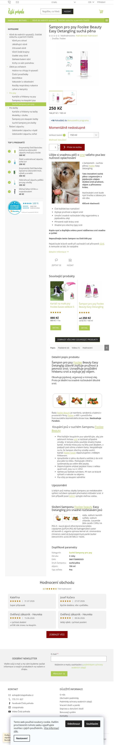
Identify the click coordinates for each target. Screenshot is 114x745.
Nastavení (22, 738)
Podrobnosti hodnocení (87, 35)
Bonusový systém (68, 712)
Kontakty (64, 715)
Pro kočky (13, 108)
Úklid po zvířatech (17, 66)
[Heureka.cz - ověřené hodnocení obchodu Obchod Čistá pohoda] (25, 207)
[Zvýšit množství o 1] (58, 145)
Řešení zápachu (16, 126)
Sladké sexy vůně (20, 55)
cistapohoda (17, 707)
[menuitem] (17, 20)
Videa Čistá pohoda (21, 711)
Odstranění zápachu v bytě (24, 130)
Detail (56, 327)
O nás (54, 2)
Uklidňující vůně (19, 44)
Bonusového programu (78, 120)
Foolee (92, 165)
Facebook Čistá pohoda (23, 703)
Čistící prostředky (20, 74)
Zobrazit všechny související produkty (77, 339)
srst (82, 155)
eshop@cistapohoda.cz (23, 695)
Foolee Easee (70, 452)
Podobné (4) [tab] (63, 347)
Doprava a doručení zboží (72, 708)
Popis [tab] (52, 347)
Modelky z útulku (20, 115)
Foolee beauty (83, 507)
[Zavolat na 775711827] (12, 2)
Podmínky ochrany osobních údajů (76, 701)
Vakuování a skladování (23, 81)
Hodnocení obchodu (57, 582)
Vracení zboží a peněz (70, 705)
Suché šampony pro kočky (24, 122)
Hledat (67, 11)
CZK (90, 2)
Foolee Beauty (63, 412)
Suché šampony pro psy (23, 104)
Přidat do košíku (74, 147)
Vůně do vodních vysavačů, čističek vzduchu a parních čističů (25, 35)
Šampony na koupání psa (24, 100)
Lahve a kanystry (20, 89)
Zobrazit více (57, 634)
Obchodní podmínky (69, 698)
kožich (72, 496)
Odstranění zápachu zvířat (24, 134)
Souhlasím (92, 723)
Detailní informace (57, 251)
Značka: (59, 38)
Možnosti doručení (57, 139)
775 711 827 (17, 699)
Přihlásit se (59, 673)
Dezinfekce (17, 78)
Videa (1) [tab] (76, 347)
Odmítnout (73, 723)
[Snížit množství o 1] (58, 148)
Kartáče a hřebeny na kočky (25, 111)
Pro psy (12, 93)
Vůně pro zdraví (19, 40)
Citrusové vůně (19, 48)
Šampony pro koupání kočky (25, 119)
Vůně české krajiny (20, 51)
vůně (102, 243)
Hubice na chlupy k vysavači (25, 70)
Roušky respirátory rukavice (25, 85)
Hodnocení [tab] (88, 347)
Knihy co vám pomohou (23, 63)
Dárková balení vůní (21, 59)
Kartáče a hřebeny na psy (24, 96)
